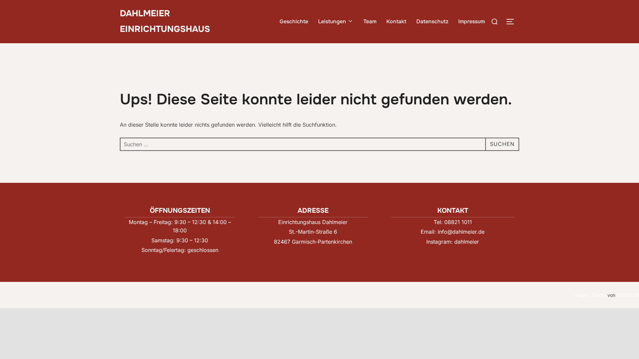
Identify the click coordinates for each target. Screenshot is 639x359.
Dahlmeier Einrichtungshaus (165, 21)
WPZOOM (628, 295)
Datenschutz (432, 21)
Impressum (471, 21)
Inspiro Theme (590, 295)
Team (369, 21)
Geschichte (294, 21)
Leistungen (332, 21)
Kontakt (396, 21)
